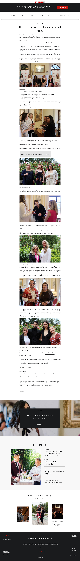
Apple (22, 49)
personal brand (24, 53)
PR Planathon (26, 355)
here (41, 107)
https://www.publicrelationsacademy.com (31, 375)
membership (52, 271)
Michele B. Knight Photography (32, 61)
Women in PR (40, 23)
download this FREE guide (33, 373)
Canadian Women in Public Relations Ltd (35, 381)
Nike (22, 47)
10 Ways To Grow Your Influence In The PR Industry (64, 396)
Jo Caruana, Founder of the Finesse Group (22, 396)
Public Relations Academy (28, 271)
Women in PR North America (29, 58)
